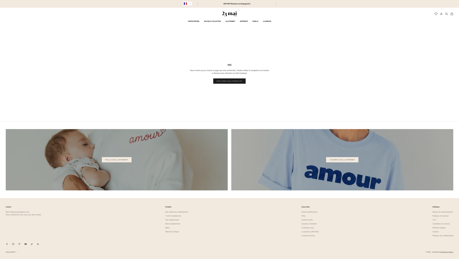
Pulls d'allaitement (116, 160)
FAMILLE (255, 21)
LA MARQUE (267, 21)
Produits (168, 207)
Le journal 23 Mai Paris (310, 232)
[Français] (187, 4)
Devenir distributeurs (309, 212)
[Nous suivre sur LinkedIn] (38, 244)
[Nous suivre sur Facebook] (7, 244)
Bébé (167, 228)
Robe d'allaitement (172, 224)
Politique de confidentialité (442, 236)
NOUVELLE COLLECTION (212, 21)
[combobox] (187, 4)
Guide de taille (307, 220)
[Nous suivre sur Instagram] (13, 244)
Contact (435, 232)
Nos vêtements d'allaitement (176, 212)
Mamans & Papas (172, 232)
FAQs (303, 216)
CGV (434, 220)
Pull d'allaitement (172, 220)
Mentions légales (439, 228)
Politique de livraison (440, 216)
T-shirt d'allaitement (173, 216)
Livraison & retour (308, 236)
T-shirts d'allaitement (342, 160)
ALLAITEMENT (230, 21)
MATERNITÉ (244, 21)
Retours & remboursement (442, 212)
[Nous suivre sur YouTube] (25, 244)
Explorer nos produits (229, 81)
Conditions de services (441, 224)
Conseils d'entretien (309, 224)
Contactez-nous (307, 228)
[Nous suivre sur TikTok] (32, 244)
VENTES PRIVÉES (193, 21)
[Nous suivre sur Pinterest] (19, 244)
